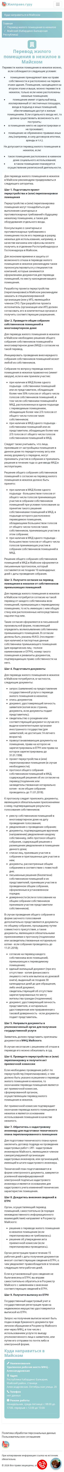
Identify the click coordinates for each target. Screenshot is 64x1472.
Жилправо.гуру (19, 4)
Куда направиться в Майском (22, 15)
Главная (8, 23)
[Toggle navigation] (57, 4)
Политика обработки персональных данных (29, 1433)
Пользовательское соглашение (21, 1436)
